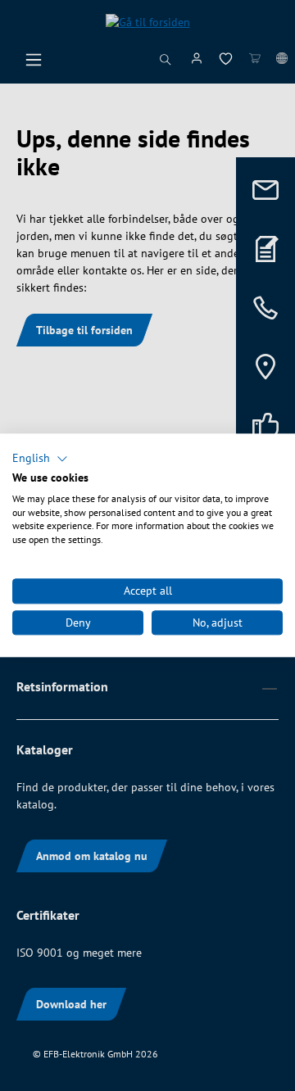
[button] (40, 459)
